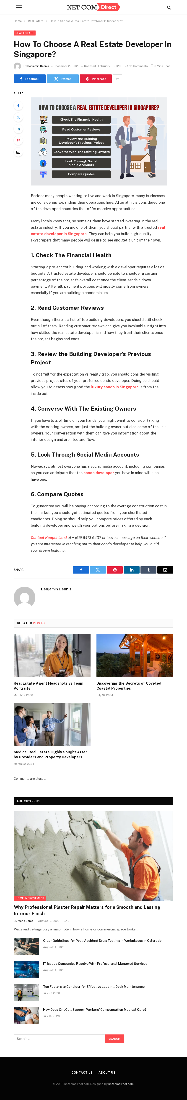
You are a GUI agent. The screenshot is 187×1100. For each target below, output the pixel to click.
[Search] (168, 7)
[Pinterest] (18, 140)
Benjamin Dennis (38, 66)
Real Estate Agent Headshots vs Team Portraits (48, 686)
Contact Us (82, 1072)
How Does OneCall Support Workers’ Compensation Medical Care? (94, 1009)
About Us (107, 1072)
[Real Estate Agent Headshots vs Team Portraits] (52, 655)
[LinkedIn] (18, 128)
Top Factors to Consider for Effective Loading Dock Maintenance (94, 986)
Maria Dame (25, 920)
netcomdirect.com (121, 1084)
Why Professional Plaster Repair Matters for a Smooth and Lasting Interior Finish (87, 910)
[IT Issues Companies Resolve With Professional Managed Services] (26, 969)
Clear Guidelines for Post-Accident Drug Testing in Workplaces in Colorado (102, 940)
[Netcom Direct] (93, 7)
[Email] (18, 152)
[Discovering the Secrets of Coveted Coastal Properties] (134, 655)
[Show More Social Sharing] (117, 78)
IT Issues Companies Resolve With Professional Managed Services (95, 963)
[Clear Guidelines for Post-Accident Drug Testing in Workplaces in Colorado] (26, 946)
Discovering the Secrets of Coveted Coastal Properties (128, 686)
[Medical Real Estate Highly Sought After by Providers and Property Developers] (52, 724)
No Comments (138, 66)
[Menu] (19, 7)
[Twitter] (18, 117)
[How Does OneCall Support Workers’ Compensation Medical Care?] (26, 1015)
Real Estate (25, 33)
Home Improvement (30, 898)
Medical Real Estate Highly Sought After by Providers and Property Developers (50, 754)
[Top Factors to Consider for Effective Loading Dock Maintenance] (26, 992)
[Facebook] (18, 105)
